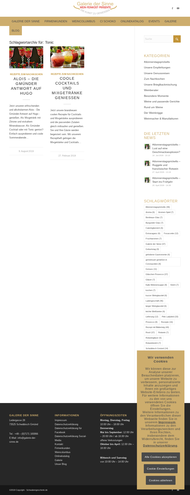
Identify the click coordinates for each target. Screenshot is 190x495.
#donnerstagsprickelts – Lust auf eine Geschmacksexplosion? (166, 148)
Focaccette (171, 233)
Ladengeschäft (154, 301)
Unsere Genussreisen (157, 73)
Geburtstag (152, 249)
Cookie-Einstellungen (160, 468)
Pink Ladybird (170, 317)
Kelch (175, 285)
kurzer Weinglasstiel (156, 295)
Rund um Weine (153, 107)
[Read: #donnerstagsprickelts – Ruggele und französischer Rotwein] (147, 163)
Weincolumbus (63, 452)
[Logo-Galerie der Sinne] (95, 8)
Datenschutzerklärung (66, 424)
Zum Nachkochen (154, 78)
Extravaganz (153, 233)
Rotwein (163, 332)
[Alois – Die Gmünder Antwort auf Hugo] (26, 57)
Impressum (61, 420)
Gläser (150, 280)
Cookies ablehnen (160, 480)
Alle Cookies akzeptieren (161, 456)
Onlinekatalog (62, 456)
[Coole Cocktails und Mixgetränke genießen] (67, 57)
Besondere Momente (156, 95)
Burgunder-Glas (154, 223)
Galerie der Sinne (156, 244)
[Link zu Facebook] (172, 8)
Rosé (150, 332)
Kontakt (59, 444)
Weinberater (151, 90)
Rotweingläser (154, 338)
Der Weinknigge (153, 112)
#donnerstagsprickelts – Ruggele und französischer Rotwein (166, 165)
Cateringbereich (154, 228)
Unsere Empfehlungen (157, 67)
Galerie (58, 460)
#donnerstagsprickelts (157, 61)
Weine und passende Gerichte (162, 101)
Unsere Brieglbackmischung (160, 84)
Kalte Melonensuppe (156, 285)
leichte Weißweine (155, 311)
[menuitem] (25, 21)
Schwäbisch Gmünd (157, 348)
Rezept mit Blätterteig (157, 327)
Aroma (150, 212)
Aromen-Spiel (165, 212)
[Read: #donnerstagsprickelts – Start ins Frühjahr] (147, 180)
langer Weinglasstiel (156, 306)
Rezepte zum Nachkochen (26, 74)
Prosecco (152, 322)
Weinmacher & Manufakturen (161, 118)
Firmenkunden (62, 448)
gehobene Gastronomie (158, 254)
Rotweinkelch (153, 343)
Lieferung (152, 317)
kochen (150, 290)
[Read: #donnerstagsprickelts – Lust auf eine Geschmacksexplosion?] (147, 146)
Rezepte (167, 322)
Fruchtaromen (154, 238)
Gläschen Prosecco (157, 274)
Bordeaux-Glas (154, 217)
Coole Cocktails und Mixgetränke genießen (67, 88)
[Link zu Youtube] (178, 8)
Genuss (151, 269)
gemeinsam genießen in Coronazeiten (156, 262)
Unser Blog (61, 464)
